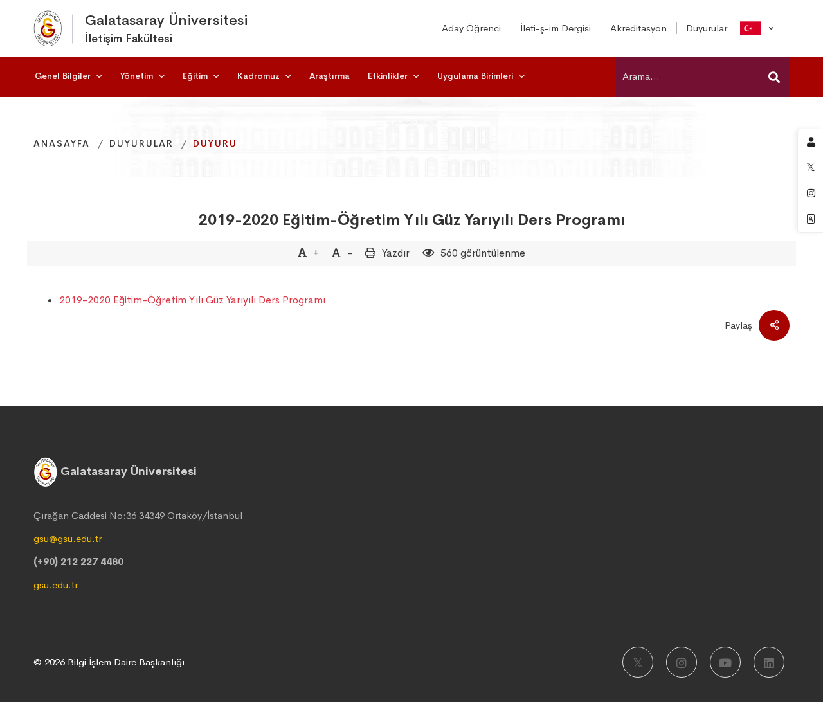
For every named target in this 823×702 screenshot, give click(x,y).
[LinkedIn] (769, 662)
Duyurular (141, 143)
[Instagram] (681, 662)
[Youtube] (725, 662)
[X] (637, 662)
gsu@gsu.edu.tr (67, 538)
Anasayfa (61, 143)
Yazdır (396, 253)
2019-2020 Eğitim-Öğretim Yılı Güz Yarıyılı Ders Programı (412, 220)
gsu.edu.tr (55, 585)
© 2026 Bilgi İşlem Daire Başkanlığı (109, 662)
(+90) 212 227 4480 (78, 561)
